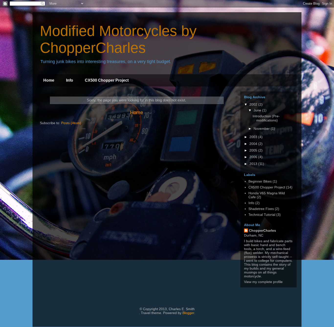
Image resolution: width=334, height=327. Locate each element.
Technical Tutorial (261, 215)
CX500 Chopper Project (107, 80)
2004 (253, 144)
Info (69, 80)
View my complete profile (263, 282)
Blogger (188, 313)
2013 (253, 164)
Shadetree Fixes (261, 209)
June (258, 110)
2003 (253, 137)
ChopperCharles (262, 230)
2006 (253, 157)
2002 (253, 104)
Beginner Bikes (260, 181)
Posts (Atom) (71, 123)
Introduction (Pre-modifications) (266, 118)
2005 (253, 150)
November (262, 129)
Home (48, 80)
